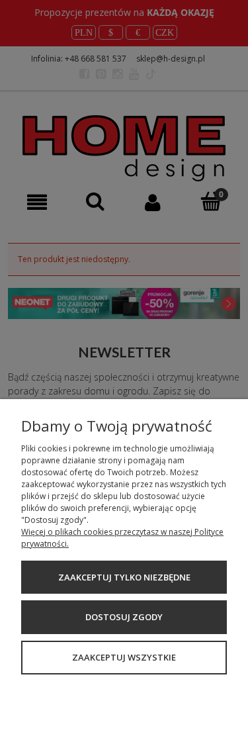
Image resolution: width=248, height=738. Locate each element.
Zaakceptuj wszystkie (124, 657)
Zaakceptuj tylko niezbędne (124, 577)
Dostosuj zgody (124, 617)
